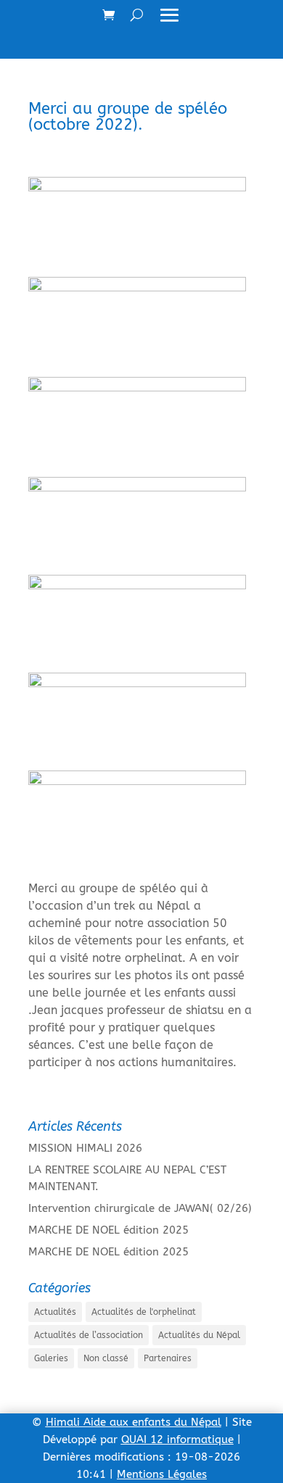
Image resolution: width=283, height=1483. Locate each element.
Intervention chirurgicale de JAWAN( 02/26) (140, 1208)
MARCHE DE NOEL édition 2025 (108, 1230)
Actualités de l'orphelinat (143, 1312)
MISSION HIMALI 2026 (85, 1148)
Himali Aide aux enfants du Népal (133, 1422)
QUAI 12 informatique (177, 1439)
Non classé (105, 1358)
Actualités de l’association (88, 1335)
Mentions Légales (162, 1474)
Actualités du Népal (199, 1335)
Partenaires (168, 1358)
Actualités (55, 1312)
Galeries (51, 1358)
